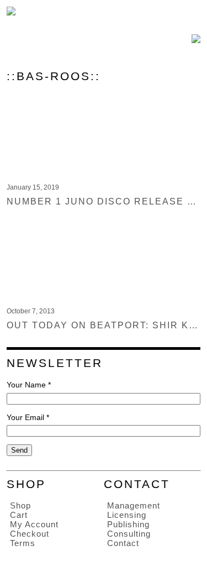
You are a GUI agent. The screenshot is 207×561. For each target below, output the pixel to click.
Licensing (126, 515)
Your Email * (28, 417)
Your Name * (29, 384)
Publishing (128, 524)
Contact (123, 543)
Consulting (129, 533)
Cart (19, 515)
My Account (34, 524)
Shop (20, 505)
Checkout (29, 533)
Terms (22, 543)
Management (133, 505)
